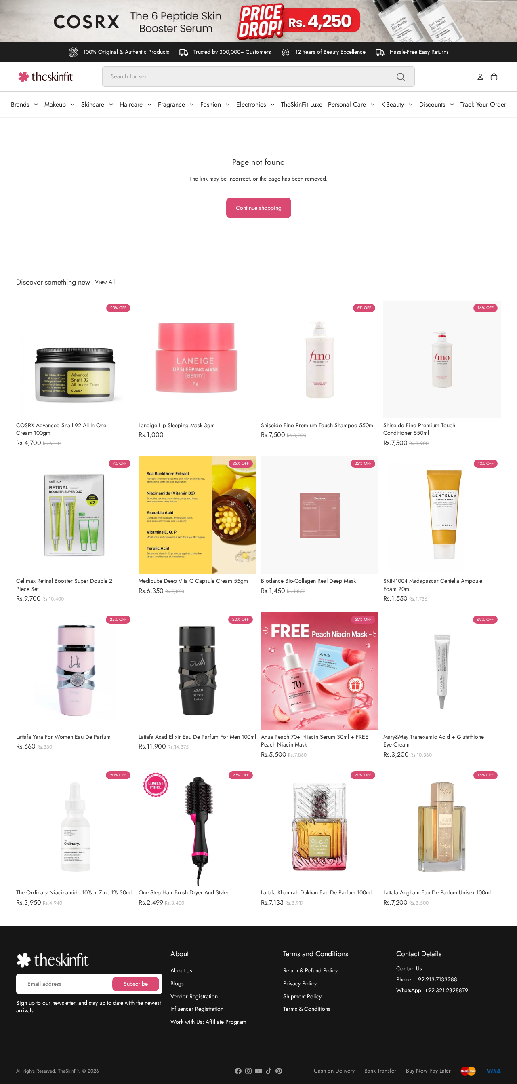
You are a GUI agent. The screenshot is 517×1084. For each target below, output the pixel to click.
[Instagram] (248, 1071)
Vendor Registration (194, 996)
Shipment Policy (302, 996)
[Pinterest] (279, 1071)
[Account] (480, 77)
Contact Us (409, 968)
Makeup (55, 104)
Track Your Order (483, 104)
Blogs (177, 983)
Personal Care (347, 104)
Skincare (92, 104)
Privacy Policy (300, 983)
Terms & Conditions (306, 1009)
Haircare (131, 104)
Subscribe (136, 983)
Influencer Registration (196, 1009)
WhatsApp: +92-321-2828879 (432, 990)
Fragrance (171, 104)
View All (105, 282)
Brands (20, 104)
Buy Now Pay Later (428, 1071)
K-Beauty (392, 104)
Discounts (432, 104)
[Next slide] (121, 359)
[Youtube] (258, 1071)
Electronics (251, 104)
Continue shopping (259, 208)
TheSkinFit (68, 1071)
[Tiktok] (269, 1071)
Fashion (210, 104)
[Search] (400, 76)
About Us (181, 970)
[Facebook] (238, 1071)
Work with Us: (208, 1021)
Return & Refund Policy (310, 970)
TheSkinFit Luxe (301, 104)
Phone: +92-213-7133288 (426, 979)
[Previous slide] (28, 359)
